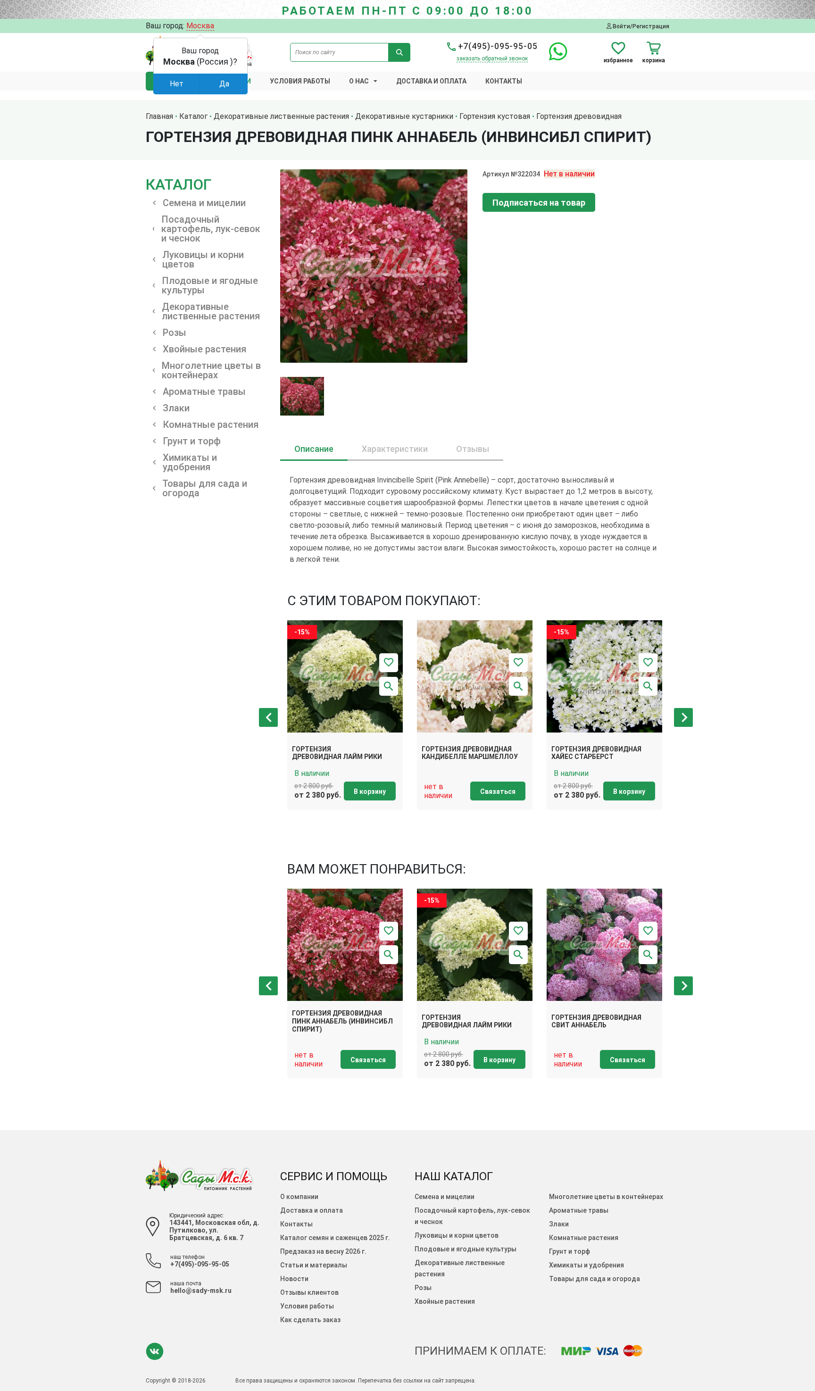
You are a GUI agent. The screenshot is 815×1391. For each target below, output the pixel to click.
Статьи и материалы (313, 1265)
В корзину (370, 791)
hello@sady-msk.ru (201, 1290)
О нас (359, 81)
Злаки (559, 1224)
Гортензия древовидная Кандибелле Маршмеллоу (470, 753)
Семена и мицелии (444, 1196)
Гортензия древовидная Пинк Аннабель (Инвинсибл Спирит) (342, 1021)
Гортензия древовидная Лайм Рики (337, 753)
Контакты (503, 81)
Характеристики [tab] (395, 449)
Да (224, 83)
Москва (200, 25)
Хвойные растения (445, 1301)
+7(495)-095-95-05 (497, 46)
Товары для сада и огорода (594, 1279)
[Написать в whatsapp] (553, 56)
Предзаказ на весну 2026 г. (323, 1251)
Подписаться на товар (538, 203)
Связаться (498, 791)
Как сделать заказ (310, 1320)
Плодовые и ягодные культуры (465, 1249)
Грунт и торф (569, 1251)
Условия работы (300, 81)
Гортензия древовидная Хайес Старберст (596, 753)
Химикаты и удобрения (586, 1265)
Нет (176, 83)
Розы (423, 1287)
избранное (618, 60)
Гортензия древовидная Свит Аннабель (596, 1021)
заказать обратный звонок (492, 58)
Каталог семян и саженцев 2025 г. (335, 1237)
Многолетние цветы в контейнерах (606, 1196)
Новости (294, 1279)
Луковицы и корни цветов (457, 1235)
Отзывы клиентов (309, 1292)
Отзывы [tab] (472, 449)
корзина (653, 60)
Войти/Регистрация (640, 26)
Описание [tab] (313, 449)
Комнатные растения (583, 1237)
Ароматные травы (578, 1210)
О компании (299, 1196)
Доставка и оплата (431, 81)
